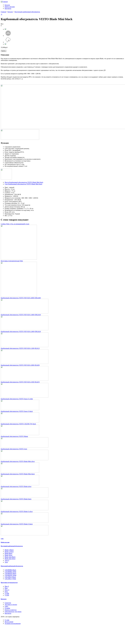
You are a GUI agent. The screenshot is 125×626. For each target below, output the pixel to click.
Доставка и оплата (11, 604)
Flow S (7, 590)
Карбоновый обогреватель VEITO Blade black (16, 499)
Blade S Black (9, 550)
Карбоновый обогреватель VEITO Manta (14, 436)
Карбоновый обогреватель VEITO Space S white (17, 399)
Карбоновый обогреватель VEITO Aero (14, 449)
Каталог (7, 5)
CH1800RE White (10, 571)
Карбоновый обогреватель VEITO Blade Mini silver (18, 461)
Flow (6, 591)
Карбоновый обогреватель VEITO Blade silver (16, 486)
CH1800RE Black (10, 570)
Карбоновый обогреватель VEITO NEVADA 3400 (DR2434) (21, 314)
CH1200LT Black (10, 577)
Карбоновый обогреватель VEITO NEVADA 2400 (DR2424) (21, 331)
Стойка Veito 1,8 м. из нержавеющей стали (15, 224)
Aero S (7, 560)
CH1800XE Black (10, 573)
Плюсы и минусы (11, 610)
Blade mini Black (10, 557)
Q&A (6, 606)
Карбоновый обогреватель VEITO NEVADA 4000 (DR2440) (21, 298)
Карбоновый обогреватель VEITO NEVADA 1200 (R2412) (20, 348)
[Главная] (4, 1)
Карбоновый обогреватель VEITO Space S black (17, 411)
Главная (3, 12)
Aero (6, 562)
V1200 (7, 595)
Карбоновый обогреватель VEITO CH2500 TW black (18, 424)
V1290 (7, 593)
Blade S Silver (9, 551)
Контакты (8, 8)
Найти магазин (10, 7)
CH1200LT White (10, 579)
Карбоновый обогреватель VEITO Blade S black (17, 524)
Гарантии (8, 603)
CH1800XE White (10, 575)
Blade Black (8, 553)
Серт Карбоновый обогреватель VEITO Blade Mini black (23, 184)
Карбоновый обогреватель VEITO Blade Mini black (18, 474)
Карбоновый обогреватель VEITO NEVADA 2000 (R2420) (20, 365)
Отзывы (7, 608)
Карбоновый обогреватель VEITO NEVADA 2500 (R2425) (20, 382)
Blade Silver (8, 555)
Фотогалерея (9, 622)
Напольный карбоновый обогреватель (12, 566)
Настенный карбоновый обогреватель (27, 12)
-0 (1, 14)
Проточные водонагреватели (9, 582)
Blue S (7, 586)
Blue (6, 588)
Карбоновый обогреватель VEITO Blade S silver (17, 511)
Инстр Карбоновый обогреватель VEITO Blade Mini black (24, 182)
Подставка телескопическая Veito (12, 261)
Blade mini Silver (10, 558)
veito (2, 538)
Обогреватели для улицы (13, 611)
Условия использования (13, 623)
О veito (7, 620)
